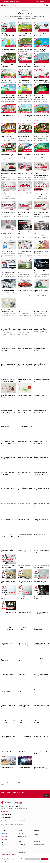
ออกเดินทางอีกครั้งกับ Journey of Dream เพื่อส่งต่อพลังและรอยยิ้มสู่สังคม (25, 66)
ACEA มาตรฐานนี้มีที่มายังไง (24, 503)
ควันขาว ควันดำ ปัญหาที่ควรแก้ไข (25, 193)
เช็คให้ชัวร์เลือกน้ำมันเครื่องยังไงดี (8, 612)
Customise (29, 859)
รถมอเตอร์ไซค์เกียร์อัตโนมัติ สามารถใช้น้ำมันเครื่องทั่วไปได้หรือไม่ (41, 175)
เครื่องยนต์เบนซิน (37, 837)
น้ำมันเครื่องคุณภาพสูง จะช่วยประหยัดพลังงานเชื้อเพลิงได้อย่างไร (7, 156)
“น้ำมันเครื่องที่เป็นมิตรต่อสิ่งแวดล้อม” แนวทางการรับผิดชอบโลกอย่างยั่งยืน (41, 156)
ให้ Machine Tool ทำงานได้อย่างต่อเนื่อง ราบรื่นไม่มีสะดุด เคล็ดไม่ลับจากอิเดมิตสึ (25, 645)
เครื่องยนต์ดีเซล (37, 841)
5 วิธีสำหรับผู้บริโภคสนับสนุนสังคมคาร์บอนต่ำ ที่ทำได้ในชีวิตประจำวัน (7, 35)
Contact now (17, 1)
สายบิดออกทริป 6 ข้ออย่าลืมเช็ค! (24, 612)
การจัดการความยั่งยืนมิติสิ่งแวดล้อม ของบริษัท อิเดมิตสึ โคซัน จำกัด (8, 82)
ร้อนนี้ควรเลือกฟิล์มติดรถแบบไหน (25, 752)
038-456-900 (10, 814)
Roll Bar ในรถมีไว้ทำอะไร (39, 534)
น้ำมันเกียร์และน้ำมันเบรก (39, 844)
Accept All (45, 859)
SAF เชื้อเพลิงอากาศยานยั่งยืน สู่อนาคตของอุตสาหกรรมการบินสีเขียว (8, 97)
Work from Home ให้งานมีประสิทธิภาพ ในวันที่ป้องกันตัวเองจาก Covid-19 (8, 536)
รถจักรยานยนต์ (37, 834)
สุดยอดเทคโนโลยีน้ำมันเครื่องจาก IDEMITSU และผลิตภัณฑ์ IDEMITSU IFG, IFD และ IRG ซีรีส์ (8, 136)
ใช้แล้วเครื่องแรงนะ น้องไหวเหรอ (41, 736)
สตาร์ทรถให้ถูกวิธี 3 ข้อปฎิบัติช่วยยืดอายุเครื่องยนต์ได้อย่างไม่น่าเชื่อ (8, 412)
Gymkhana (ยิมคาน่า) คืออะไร (7, 767)
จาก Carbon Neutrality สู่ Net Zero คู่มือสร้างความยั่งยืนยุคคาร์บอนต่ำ (40, 51)
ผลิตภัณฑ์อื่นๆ (36, 848)
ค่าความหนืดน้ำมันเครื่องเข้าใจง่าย (8, 503)
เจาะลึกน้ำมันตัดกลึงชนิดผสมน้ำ (8, 290)
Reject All (37, 859)
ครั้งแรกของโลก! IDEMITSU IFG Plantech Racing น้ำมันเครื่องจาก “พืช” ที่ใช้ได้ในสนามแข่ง (41, 82)
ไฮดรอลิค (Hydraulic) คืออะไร (40, 658)
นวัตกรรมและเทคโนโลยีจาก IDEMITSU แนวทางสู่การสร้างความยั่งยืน (24, 82)
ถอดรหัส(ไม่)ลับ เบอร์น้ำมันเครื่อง (41, 329)
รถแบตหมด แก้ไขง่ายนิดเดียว (40, 395)
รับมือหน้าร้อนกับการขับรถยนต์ (7, 752)
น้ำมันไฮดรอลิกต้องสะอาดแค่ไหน (8, 426)
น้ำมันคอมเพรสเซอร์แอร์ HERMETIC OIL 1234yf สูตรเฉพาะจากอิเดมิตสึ (7, 253)
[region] (25, 858)
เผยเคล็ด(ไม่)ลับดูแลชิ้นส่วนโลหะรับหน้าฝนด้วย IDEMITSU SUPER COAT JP (41, 474)
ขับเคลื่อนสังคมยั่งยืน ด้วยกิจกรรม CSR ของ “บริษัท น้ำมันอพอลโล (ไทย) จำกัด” (25, 136)
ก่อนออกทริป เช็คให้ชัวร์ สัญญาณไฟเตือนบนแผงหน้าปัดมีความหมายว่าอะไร (25, 366)
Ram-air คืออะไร (21, 674)
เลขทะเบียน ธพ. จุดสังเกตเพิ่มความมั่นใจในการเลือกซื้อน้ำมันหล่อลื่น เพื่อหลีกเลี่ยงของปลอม (8, 443)
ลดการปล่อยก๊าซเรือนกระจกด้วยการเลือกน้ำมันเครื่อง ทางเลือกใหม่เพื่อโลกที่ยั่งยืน (41, 136)
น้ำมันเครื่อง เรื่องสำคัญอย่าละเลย (41, 689)
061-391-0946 (22, 820)
